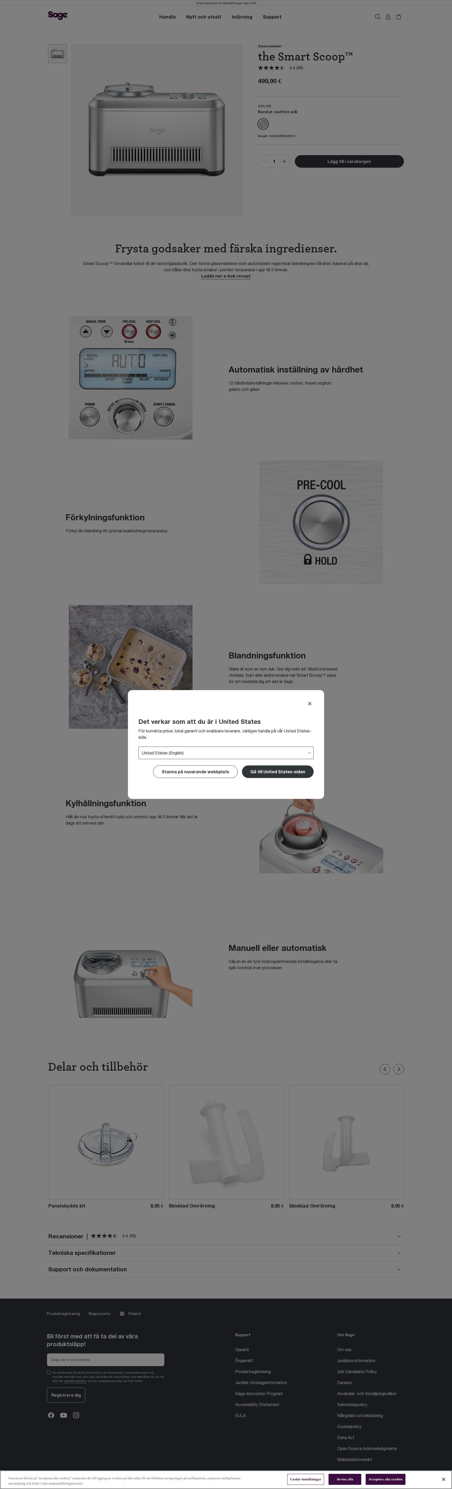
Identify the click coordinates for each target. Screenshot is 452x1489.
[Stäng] (443, 1479)
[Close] (310, 704)
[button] (278, 771)
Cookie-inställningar (305, 1479)
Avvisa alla (345, 1479)
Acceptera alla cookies (386, 1479)
